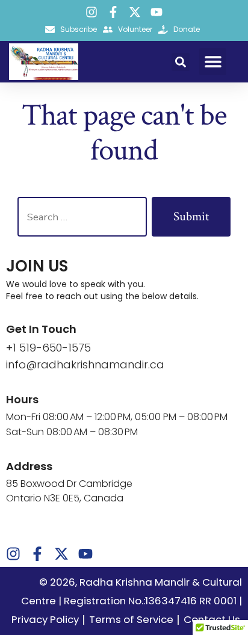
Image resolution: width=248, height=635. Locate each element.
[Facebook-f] (113, 12)
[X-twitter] (135, 12)
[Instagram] (91, 12)
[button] (181, 62)
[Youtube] (156, 12)
